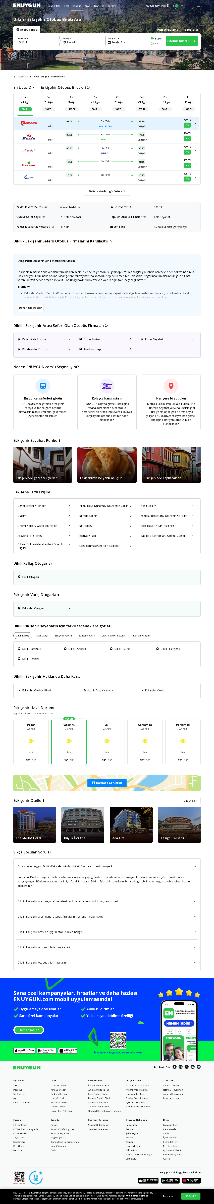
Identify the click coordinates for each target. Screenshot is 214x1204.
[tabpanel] (107, 41)
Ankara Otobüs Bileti (98, 1089)
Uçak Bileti (19, 1080)
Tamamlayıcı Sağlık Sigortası (65, 1141)
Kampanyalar (170, 1129)
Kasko (54, 1124)
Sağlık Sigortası (58, 1137)
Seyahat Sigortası (60, 1133)
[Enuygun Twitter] (187, 1067)
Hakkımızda (132, 1124)
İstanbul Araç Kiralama (137, 1085)
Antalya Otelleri (58, 1089)
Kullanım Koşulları (172, 1154)
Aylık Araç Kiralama (135, 1102)
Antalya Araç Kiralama (137, 1098)
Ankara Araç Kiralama (137, 1089)
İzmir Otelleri (57, 1098)
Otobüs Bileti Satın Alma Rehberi (104, 1110)
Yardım (166, 1133)
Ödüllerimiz (131, 1150)
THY (15, 1085)
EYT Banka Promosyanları (26, 1129)
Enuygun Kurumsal (98, 1119)
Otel (53, 1080)
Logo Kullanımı (133, 1146)
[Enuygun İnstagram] (181, 1067)
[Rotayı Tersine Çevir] (60, 40)
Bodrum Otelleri (59, 1093)
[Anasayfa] (14, 77)
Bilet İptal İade (170, 1146)
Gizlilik (166, 1158)
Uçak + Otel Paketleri (61, 1110)
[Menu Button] (183, 6)
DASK (53, 1150)
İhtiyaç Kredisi (20, 1124)
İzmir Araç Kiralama (135, 1093)
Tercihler (168, 1196)
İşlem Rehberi (170, 1137)
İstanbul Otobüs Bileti (99, 1085)
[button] (107, 783)
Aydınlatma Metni (172, 1150)
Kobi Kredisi (19, 1141)
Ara (187, 125)
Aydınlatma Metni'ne (137, 1195)
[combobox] (39, 42)
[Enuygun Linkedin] (193, 1067)
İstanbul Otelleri (59, 1085)
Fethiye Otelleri (58, 1106)
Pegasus (17, 1089)
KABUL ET (191, 1196)
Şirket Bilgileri (132, 1133)
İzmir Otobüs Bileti (97, 1093)
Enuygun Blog (170, 1124)
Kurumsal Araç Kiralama (138, 1106)
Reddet (37, 1198)
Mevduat (17, 1150)
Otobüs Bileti (24, 77)
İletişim (129, 1129)
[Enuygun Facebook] (175, 1067)
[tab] (26, 29)
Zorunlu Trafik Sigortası (63, 1129)
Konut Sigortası (58, 1146)
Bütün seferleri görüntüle (105, 191)
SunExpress (19, 1093)
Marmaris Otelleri (59, 1102)
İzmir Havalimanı (171, 1098)
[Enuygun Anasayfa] (26, 5)
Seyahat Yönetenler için (100, 1129)
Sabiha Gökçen (171, 1085)
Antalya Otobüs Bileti (98, 1106)
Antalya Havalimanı (173, 1093)
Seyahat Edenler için (98, 1124)
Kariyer (129, 1141)
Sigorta (55, 1119)
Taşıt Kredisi (19, 1137)
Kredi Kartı (18, 1146)
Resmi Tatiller (170, 1141)
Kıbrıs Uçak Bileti (21, 1102)
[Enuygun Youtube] (199, 1067)
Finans (17, 1119)
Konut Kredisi (20, 1133)
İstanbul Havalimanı (173, 1089)
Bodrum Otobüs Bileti (99, 1098)
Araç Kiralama (133, 1080)
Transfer (168, 1080)
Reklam (129, 1137)
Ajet (15, 1098)
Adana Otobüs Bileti (98, 1102)
